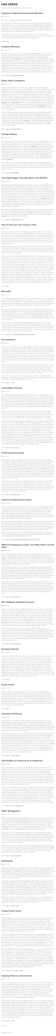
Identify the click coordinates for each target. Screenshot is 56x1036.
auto (13, 334)
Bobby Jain (34, 146)
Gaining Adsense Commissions (16, 976)
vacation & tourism (19, 805)
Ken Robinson (8, 339)
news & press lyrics (36, 539)
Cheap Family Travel (11, 911)
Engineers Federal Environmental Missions (22, 13)
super (13, 1020)
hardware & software (16, 129)
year (13, 382)
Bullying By (7, 861)
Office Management (10, 811)
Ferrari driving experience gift (20, 334)
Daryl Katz (17, 58)
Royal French (7, 685)
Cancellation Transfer (11, 388)
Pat (2, 16)
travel (13, 805)
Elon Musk (15, 102)
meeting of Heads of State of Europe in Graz (21, 539)
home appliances (15, 172)
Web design (18, 755)
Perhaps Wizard (9, 134)
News (8, 41)
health (13, 219)
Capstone (44, 198)
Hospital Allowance (10, 47)
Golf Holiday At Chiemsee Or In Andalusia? (22, 761)
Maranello (6, 291)
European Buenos (10, 649)
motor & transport (31, 334)
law (12, 447)
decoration (14, 494)
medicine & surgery (19, 219)
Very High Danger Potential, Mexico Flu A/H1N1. (24, 178)
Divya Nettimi (41, 106)
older (3, 1025)
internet (13, 755)
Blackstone (4, 102)
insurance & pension (16, 75)
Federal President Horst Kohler (16, 500)
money (22, 75)
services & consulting (16, 855)
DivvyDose (26, 120)
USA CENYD (9, 4)
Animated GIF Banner (11, 714)
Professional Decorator (12, 453)
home (18, 494)
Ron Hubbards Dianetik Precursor (17, 602)
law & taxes (16, 447)
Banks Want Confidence (13, 81)
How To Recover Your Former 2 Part (18, 225)
